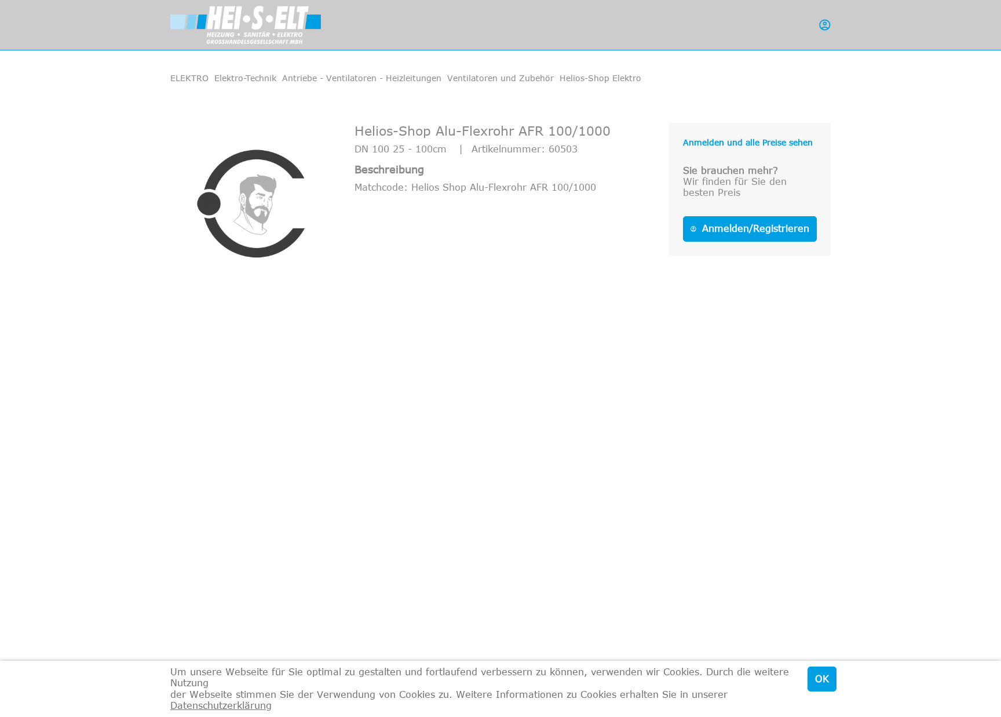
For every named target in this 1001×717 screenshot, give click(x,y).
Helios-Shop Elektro (600, 78)
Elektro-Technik (245, 78)
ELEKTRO (189, 78)
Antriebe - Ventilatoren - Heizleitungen (361, 78)
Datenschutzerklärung (221, 705)
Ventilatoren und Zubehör (500, 78)
